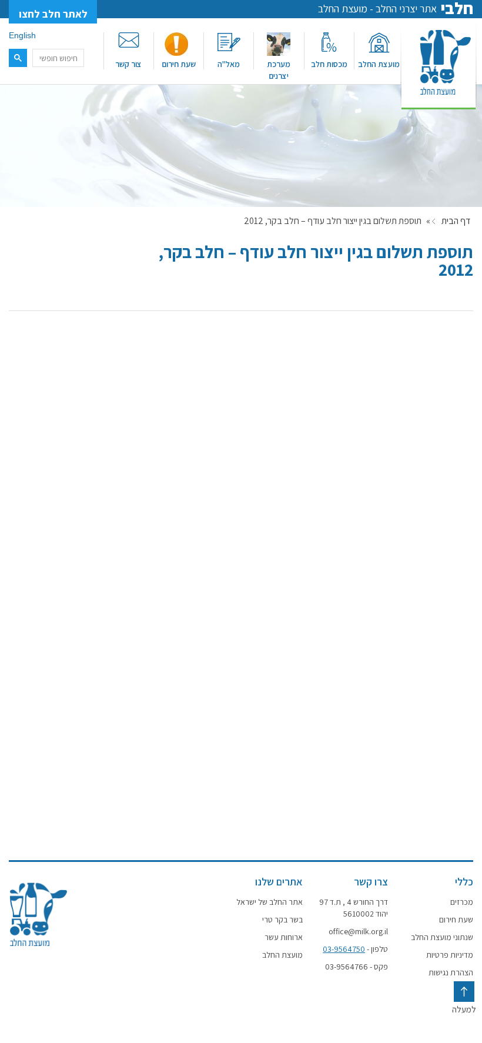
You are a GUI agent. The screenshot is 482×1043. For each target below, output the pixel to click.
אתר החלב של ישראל (269, 902)
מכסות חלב (329, 64)
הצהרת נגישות (451, 972)
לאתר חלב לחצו (53, 14)
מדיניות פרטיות (449, 955)
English (22, 35)
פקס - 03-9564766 (356, 966)
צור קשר (128, 64)
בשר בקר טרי (282, 919)
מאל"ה (228, 64)
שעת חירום (179, 64)
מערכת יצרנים (278, 70)
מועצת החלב (379, 64)
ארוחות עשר (284, 937)
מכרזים (461, 902)
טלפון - (355, 949)
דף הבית (455, 221)
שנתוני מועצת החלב (442, 937)
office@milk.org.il (358, 931)
